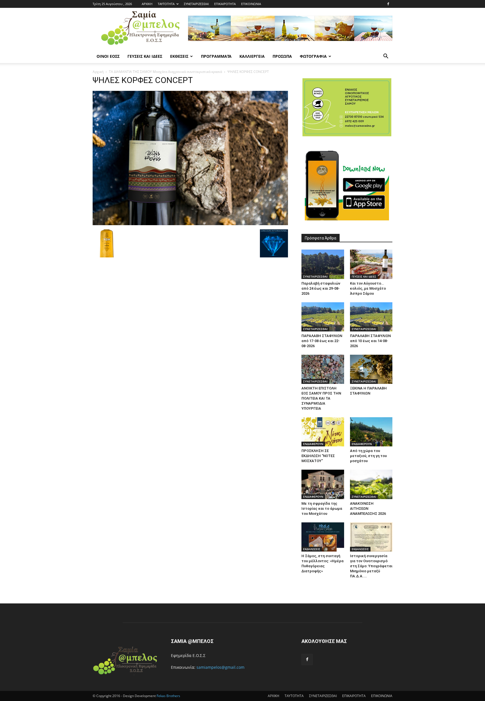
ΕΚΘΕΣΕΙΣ (179, 56)
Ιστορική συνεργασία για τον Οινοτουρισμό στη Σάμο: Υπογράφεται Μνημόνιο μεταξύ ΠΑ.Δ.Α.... (371, 566)
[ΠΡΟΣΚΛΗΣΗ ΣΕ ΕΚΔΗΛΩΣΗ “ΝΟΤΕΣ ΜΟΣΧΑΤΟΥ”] (322, 431)
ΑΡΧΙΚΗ (147, 4)
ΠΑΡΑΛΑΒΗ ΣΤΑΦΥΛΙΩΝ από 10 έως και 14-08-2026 (370, 341)
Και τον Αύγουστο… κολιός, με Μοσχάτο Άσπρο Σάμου (368, 288)
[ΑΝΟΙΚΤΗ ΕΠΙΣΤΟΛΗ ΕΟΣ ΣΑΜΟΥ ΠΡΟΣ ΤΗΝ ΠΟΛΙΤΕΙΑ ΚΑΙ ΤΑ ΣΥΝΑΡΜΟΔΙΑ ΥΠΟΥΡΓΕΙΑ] (322, 369)
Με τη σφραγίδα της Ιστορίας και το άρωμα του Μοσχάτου (321, 508)
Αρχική (98, 71)
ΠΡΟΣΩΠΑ (282, 56)
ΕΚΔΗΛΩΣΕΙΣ (311, 549)
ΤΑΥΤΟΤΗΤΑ (166, 4)
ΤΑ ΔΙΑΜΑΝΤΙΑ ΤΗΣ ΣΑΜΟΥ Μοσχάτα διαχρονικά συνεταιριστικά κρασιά (165, 71)
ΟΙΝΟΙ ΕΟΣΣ (108, 56)
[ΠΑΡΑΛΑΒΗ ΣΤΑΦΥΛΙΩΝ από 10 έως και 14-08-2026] (371, 316)
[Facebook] (388, 4)
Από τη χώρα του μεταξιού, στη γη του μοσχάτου (368, 456)
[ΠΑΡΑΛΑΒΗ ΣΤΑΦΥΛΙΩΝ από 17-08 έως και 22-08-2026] (322, 316)
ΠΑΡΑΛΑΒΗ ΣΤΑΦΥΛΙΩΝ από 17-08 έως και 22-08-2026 (321, 341)
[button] (385, 56)
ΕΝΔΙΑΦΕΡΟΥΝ (313, 444)
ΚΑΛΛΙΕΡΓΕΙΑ (252, 56)
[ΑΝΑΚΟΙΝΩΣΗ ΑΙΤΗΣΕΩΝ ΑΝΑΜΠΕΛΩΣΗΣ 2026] (371, 484)
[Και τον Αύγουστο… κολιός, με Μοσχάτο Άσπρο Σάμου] (371, 264)
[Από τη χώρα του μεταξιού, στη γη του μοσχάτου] (371, 431)
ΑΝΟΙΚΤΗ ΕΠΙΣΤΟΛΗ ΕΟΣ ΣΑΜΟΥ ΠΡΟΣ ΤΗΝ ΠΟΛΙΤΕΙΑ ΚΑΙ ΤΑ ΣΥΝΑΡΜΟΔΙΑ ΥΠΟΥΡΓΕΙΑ (321, 398)
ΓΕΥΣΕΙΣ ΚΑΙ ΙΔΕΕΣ (144, 56)
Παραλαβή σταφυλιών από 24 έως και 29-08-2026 (320, 288)
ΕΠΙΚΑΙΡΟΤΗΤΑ (225, 4)
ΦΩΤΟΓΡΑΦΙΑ (313, 56)
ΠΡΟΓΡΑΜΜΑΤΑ (216, 56)
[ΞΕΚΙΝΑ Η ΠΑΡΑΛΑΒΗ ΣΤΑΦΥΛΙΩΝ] (371, 369)
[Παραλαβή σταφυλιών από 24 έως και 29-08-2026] (322, 264)
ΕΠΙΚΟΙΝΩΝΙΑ (251, 4)
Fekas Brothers (168, 695)
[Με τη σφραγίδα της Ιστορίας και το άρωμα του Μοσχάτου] (322, 484)
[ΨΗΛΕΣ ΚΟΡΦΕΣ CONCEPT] (190, 223)
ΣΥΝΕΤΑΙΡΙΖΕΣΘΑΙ (196, 4)
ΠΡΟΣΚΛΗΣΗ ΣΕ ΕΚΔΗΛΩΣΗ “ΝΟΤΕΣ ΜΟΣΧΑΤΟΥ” (318, 456)
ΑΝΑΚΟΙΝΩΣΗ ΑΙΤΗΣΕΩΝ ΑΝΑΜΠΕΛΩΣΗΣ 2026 (368, 508)
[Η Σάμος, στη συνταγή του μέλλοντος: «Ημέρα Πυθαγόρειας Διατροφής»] (322, 537)
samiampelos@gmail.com (220, 667)
